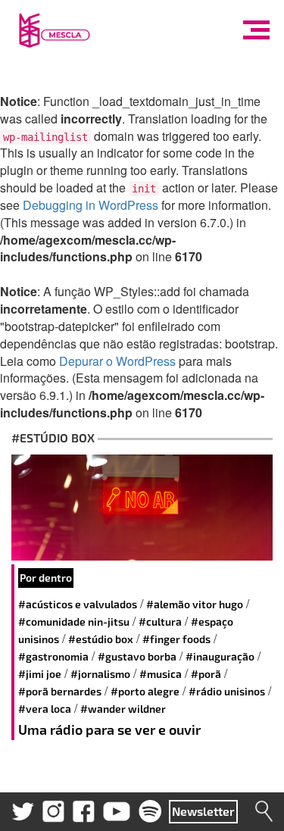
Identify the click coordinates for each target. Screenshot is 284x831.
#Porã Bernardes (59, 691)
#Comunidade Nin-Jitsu (74, 621)
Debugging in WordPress (90, 205)
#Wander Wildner (123, 708)
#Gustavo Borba (137, 656)
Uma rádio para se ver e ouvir (109, 729)
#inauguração (220, 656)
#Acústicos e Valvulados (77, 604)
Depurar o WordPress (117, 361)
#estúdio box (100, 639)
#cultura (160, 621)
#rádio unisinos (227, 691)
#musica (160, 673)
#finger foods (176, 639)
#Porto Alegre (145, 691)
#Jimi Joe (39, 673)
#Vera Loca (44, 708)
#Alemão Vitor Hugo (194, 604)
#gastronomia (53, 656)
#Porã (206, 673)
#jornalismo (100, 673)
